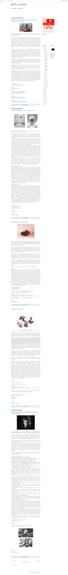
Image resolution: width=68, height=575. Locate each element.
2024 (44, 49)
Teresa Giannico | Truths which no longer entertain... (46, 54)
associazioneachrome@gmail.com (22, 101)
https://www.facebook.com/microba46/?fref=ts (18, 98)
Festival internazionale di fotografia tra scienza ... (46, 69)
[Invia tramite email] (23, 104)
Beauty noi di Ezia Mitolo (17, 309)
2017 (44, 94)
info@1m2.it (34, 355)
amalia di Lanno (14, 214)
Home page (26, 560)
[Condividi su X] (25, 104)
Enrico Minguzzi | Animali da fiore (19, 222)
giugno (45, 80)
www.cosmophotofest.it (14, 486)
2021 (44, 89)
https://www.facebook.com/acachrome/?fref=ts (18, 102)
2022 (44, 88)
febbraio (45, 85)
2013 (44, 99)
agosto (45, 78)
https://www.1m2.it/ (14, 397)
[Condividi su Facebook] (26, 104)
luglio (45, 79)
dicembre (45, 51)
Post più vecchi (38, 560)
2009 (44, 104)
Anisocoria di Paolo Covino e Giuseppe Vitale (23, 110)
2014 (44, 98)
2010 (44, 103)
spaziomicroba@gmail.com (21, 97)
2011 (44, 102)
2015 (44, 97)
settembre (45, 76)
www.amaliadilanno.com (15, 215)
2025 (44, 48)
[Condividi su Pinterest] (27, 104)
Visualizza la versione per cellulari (26, 562)
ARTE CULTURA (19, 4)
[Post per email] (21, 104)
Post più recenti (14, 560)
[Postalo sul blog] (24, 104)
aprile (45, 83)
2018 (44, 93)
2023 (44, 50)
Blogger (38, 572)
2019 (44, 92)
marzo (45, 84)
